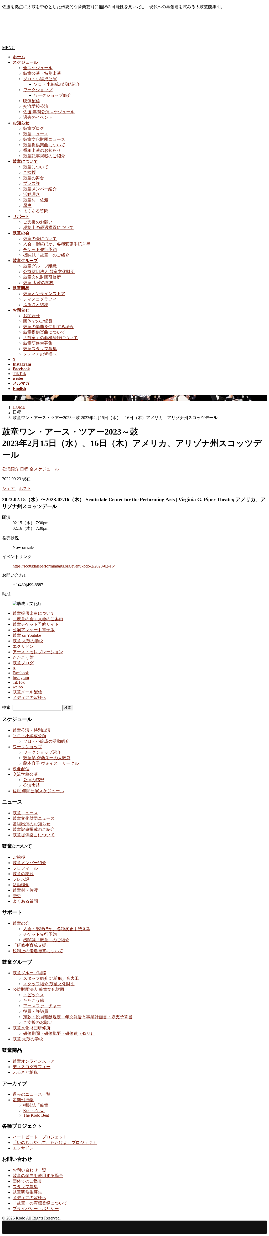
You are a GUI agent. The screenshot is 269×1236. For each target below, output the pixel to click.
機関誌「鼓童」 (38, 1105)
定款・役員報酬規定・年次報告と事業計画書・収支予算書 (77, 1017)
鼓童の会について (40, 238)
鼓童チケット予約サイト (36, 624)
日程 (24, 469)
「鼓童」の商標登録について (50, 337)
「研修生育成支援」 (31, 945)
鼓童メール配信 (27, 692)
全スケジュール (38, 68)
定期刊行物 (23, 1100)
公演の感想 (33, 780)
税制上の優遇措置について (48, 227)
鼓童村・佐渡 (35, 200)
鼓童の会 (21, 923)
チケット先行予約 (40, 249)
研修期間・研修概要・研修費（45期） (59, 1033)
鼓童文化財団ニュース (44, 139)
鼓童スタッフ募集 (40, 348)
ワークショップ (38, 90)
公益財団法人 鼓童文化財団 (49, 271)
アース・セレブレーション (38, 652)
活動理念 (31, 194)
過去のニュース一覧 (31, 1094)
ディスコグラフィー (42, 299)
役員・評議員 (35, 1011)
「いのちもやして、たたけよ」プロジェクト (55, 1142)
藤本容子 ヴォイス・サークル (51, 763)
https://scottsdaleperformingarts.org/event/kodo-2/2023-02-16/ (64, 566)
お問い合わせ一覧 (29, 1170)
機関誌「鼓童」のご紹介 (46, 255)
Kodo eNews (34, 1110)
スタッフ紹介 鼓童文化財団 (49, 984)
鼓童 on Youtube (27, 635)
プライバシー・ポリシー (36, 1208)
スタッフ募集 (25, 1186)
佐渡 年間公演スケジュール (49, 112)
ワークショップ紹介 (52, 95)
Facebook (21, 673)
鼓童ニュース (35, 134)
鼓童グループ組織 (40, 266)
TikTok (19, 682)
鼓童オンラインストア (44, 293)
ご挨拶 (29, 172)
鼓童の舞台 (33, 178)
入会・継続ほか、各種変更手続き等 (56, 244)
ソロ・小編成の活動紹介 (57, 84)
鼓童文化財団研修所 (42, 277)
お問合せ (31, 315)
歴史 (27, 205)
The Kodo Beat (36, 1115)
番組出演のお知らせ (42, 150)
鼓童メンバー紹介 (40, 189)
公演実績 (31, 785)
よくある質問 (35, 211)
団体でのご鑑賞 (38, 321)
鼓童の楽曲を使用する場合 (48, 326)
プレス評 (31, 183)
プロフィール (25, 868)
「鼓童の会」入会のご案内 (38, 619)
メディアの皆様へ (40, 354)
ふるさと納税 (35, 304)
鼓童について (35, 167)
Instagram (21, 677)
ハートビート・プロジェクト (40, 1137)
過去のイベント (38, 117)
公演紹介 (10, 469)
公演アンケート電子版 (34, 630)
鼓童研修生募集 (38, 343)
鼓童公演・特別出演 (42, 73)
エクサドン (23, 646)
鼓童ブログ (33, 128)
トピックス (33, 995)
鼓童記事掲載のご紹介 (44, 156)
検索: (7, 707)
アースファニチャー (42, 1006)
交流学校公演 (35, 106)
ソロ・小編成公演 (40, 79)
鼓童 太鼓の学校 (38, 282)
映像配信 (31, 101)
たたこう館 (23, 657)
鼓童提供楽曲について (44, 145)
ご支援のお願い (38, 222)
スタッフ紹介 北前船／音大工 (51, 978)
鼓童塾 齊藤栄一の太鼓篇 (46, 758)
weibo (18, 687)
